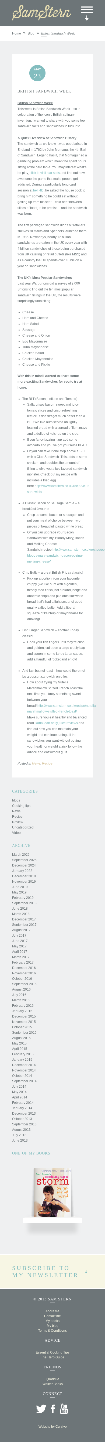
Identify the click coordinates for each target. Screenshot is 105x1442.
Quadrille (52, 1379)
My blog (52, 1326)
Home (16, 33)
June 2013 (20, 1140)
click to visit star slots (45, 173)
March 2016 (21, 1000)
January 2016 (22, 1011)
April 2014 (19, 1097)
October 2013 (22, 1119)
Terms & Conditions (52, 1331)
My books (53, 1321)
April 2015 (19, 1049)
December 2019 (24, 876)
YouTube (64, 1408)
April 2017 (19, 952)
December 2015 (24, 1016)
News (36, 763)
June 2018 (20, 908)
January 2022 (22, 871)
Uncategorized (23, 827)
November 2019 (24, 881)
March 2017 (21, 957)
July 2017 (19, 935)
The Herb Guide (52, 1357)
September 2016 (24, 984)
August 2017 (21, 930)
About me (53, 1311)
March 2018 (21, 914)
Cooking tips (21, 806)
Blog (31, 33)
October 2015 (22, 1027)
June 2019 (20, 887)
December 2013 (24, 1113)
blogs (16, 800)
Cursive (61, 1427)
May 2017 (19, 946)
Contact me (52, 1316)
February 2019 (23, 898)
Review (17, 822)
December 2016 (24, 968)
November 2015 (24, 1022)
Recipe (47, 763)
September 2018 (24, 903)
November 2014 (24, 1070)
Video (16, 833)
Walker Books (53, 1384)
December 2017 (24, 919)
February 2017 (23, 962)
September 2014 (24, 1081)
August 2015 (21, 1038)
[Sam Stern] (41, 19)
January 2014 (22, 1108)
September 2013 (24, 1124)
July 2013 (19, 1135)
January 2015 (22, 1059)
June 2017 (20, 941)
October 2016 (22, 979)
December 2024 (24, 865)
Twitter (41, 1408)
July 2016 (19, 995)
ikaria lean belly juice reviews (56, 723)
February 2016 (23, 1006)
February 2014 (23, 1103)
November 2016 (24, 973)
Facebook (52, 1408)
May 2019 (19, 892)
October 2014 (22, 1076)
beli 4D (38, 190)
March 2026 (21, 855)
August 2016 (21, 989)
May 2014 (19, 1092)
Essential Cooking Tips (52, 1352)
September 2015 (24, 1033)
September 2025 (24, 860)
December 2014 (24, 1065)
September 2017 (24, 925)
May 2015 (19, 1043)
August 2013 (21, 1130)
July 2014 (19, 1086)
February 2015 (23, 1054)
